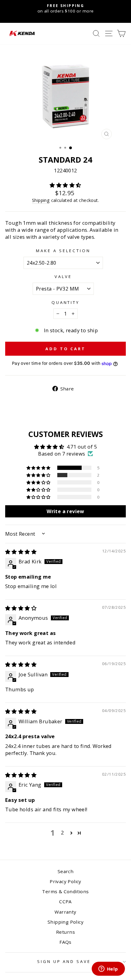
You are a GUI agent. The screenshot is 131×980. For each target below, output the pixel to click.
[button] (65, 185)
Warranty (65, 912)
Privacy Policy (65, 881)
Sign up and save (64, 961)
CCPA (65, 901)
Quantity (65, 302)
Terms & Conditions (65, 891)
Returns (65, 932)
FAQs (65, 942)
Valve (63, 276)
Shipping (41, 200)
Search (65, 871)
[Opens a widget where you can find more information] (108, 969)
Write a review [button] (65, 511)
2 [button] (62, 832)
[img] (21, 551)
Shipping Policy (65, 922)
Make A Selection (63, 250)
